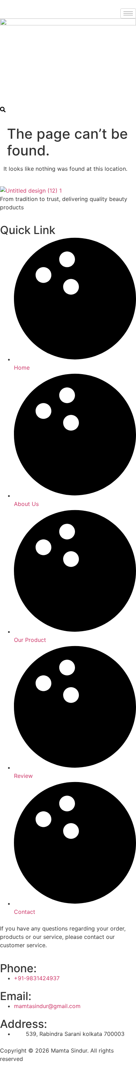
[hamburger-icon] (128, 13)
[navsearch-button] (3, 110)
